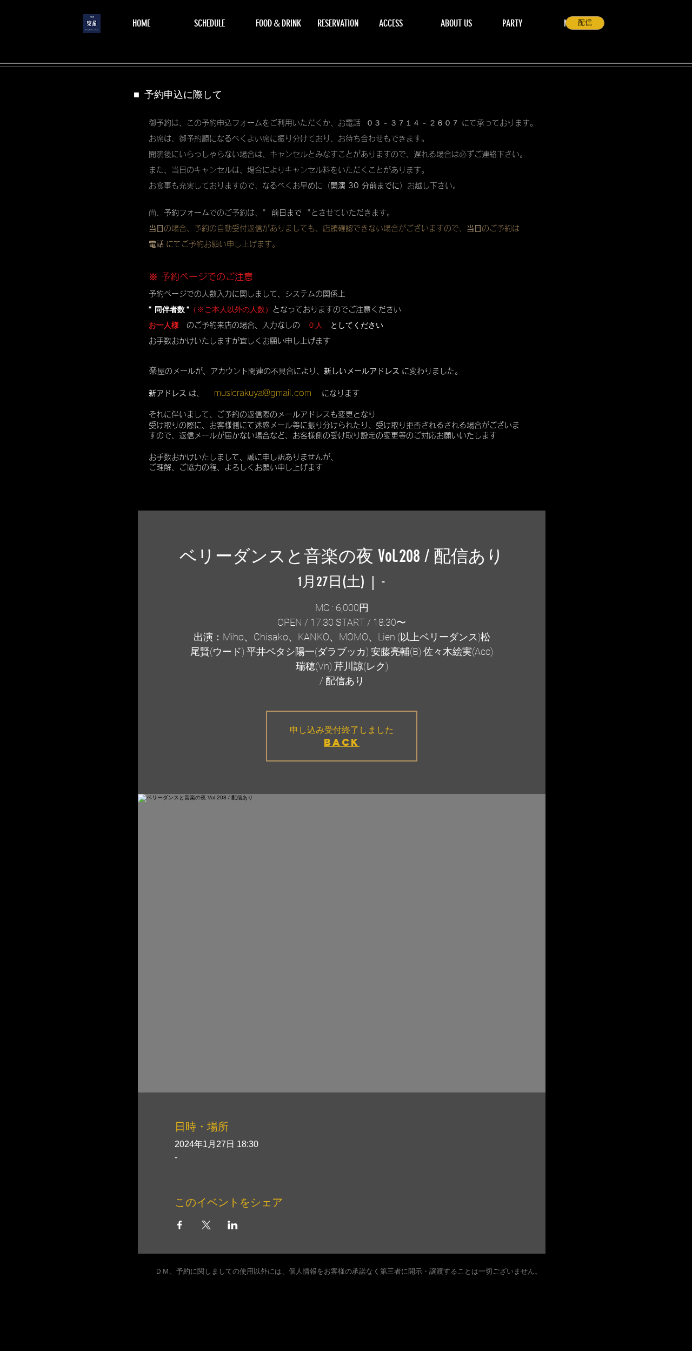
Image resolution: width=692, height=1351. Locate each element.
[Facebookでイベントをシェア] (180, 1225)
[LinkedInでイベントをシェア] (233, 1225)
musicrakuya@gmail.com (262, 392)
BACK (342, 742)
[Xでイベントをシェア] (206, 1225)
